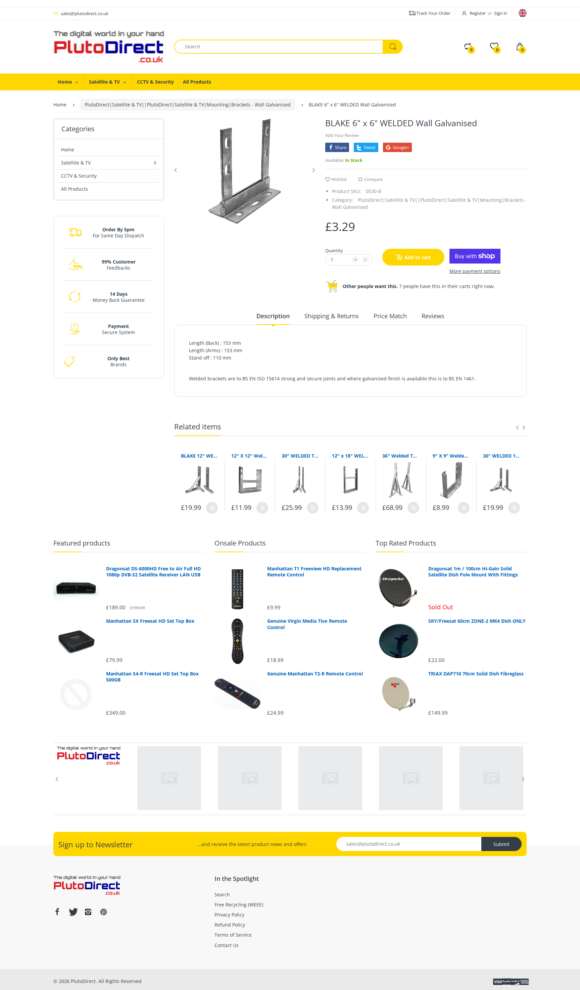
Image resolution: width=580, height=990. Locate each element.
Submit (501, 844)
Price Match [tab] (390, 316)
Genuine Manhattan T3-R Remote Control (315, 674)
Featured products (81, 543)
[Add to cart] (212, 508)
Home (59, 104)
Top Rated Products (406, 543)
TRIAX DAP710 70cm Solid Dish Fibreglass (476, 674)
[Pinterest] (103, 911)
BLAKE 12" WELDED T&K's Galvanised (199, 456)
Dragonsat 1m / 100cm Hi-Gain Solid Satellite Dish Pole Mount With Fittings (473, 572)
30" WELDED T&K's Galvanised (300, 456)
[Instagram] (88, 911)
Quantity (334, 250)
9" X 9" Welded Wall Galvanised (451, 456)
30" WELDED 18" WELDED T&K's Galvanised (501, 456)
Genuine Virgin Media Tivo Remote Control (307, 624)
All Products (74, 189)
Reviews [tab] (433, 316)
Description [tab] (273, 316)
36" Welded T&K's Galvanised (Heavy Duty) (400, 456)
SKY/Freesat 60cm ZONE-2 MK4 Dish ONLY (477, 621)
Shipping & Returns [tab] (331, 316)
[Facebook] (57, 911)
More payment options (474, 271)
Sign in (500, 13)
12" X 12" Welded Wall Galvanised (249, 456)
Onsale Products (240, 543)
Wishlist (339, 179)
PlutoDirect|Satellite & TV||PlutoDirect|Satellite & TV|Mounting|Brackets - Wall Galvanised (188, 104)
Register (478, 13)
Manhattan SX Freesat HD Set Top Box (150, 621)
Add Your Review (342, 135)
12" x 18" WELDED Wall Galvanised (350, 456)
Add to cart (417, 257)
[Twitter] (72, 911)
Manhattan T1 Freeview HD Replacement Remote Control (314, 572)
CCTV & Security (79, 176)
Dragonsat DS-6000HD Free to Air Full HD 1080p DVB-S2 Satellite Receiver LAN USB (153, 572)
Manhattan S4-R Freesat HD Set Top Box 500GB (152, 677)
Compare (373, 179)
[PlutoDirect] (108, 46)
